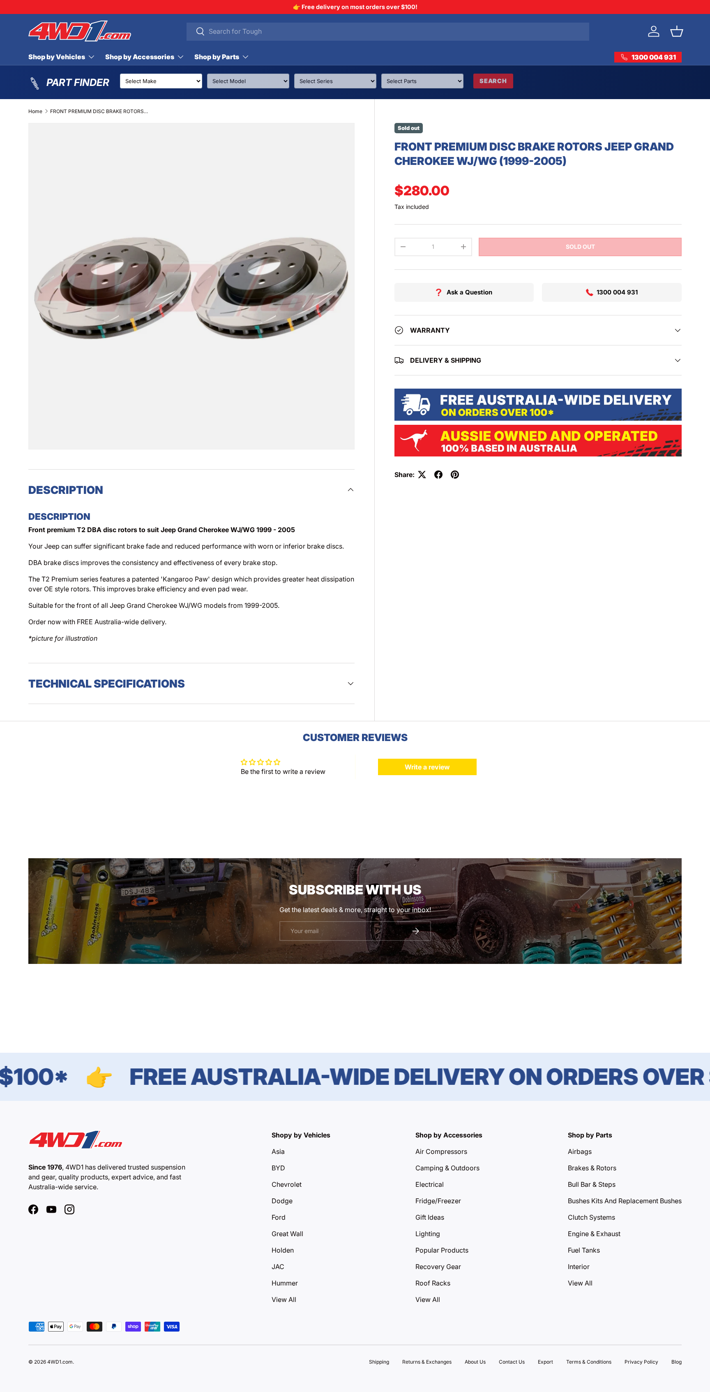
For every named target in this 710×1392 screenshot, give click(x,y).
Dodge (282, 1201)
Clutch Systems (591, 1217)
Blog (676, 1362)
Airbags (580, 1151)
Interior (579, 1266)
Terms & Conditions (588, 1362)
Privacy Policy (641, 1362)
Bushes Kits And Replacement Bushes (625, 1201)
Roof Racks (432, 1283)
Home (35, 111)
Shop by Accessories (139, 57)
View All (284, 1299)
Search (493, 80)
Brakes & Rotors (592, 1168)
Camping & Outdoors (447, 1168)
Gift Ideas (429, 1217)
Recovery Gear (438, 1266)
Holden (283, 1250)
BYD (278, 1168)
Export (545, 1362)
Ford (279, 1217)
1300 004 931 (617, 292)
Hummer (285, 1283)
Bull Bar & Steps (591, 1184)
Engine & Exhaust (594, 1234)
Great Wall (287, 1234)
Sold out (580, 246)
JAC (278, 1266)
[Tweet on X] (422, 474)
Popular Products (441, 1250)
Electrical (429, 1184)
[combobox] (388, 31)
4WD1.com (60, 1362)
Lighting (427, 1234)
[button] (677, 31)
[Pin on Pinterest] (455, 474)
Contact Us (512, 1362)
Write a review (427, 767)
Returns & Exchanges (427, 1362)
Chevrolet (287, 1184)
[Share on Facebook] (438, 474)
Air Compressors (441, 1151)
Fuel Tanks (584, 1250)
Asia (278, 1151)
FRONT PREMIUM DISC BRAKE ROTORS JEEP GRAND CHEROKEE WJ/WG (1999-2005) (99, 111)
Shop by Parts (216, 57)
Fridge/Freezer (438, 1201)
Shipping (379, 1362)
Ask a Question (469, 292)
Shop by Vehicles (56, 57)
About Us (475, 1362)
